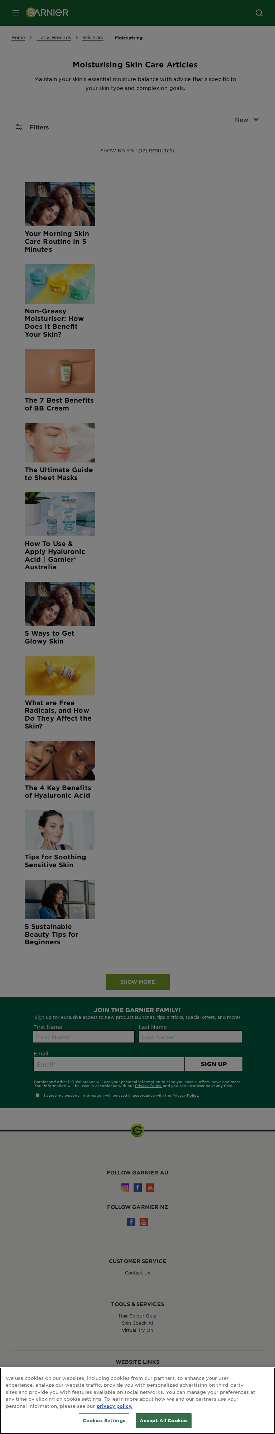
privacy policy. (114, 1406)
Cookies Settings (104, 1420)
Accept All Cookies (164, 1420)
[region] (137, 1400)
